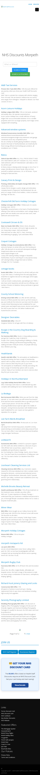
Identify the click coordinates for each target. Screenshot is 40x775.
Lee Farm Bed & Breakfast (13, 419)
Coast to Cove (5, 744)
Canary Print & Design (11, 180)
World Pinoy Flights (7, 733)
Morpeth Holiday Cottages (13, 530)
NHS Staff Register (9, 652)
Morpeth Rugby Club (10, 562)
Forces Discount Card (8, 711)
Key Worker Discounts (8, 718)
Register (36, 4)
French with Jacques (7, 740)
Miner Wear (6, 507)
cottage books (7, 268)
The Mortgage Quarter (8, 729)
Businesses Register (27, 652)
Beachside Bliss (6, 749)
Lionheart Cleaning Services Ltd (15, 465)
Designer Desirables (10, 317)
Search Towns (20, 70)
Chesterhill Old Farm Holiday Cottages (18, 201)
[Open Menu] (37, 9)
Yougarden (4, 738)
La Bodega (6, 393)
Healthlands (6, 353)
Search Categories (20, 74)
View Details (20, 685)
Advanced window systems (13, 129)
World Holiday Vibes (7, 735)
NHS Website (5, 720)
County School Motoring (12, 294)
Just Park (4, 746)
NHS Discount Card (7, 713)
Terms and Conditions (8, 757)
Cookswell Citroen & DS (11, 222)
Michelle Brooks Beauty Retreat (15, 486)
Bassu (4, 155)
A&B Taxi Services (9, 85)
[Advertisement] (20, 33)
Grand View (4, 742)
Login (30, 4)
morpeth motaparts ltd (12, 543)
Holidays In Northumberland (14, 379)
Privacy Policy (5, 755)
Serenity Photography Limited (15, 600)
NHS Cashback (5, 716)
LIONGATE (6, 440)
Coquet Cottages (8, 241)
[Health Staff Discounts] (7, 6)
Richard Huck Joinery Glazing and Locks (19, 583)
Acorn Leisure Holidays (11, 108)
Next (28, 634)
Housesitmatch (6, 731)
